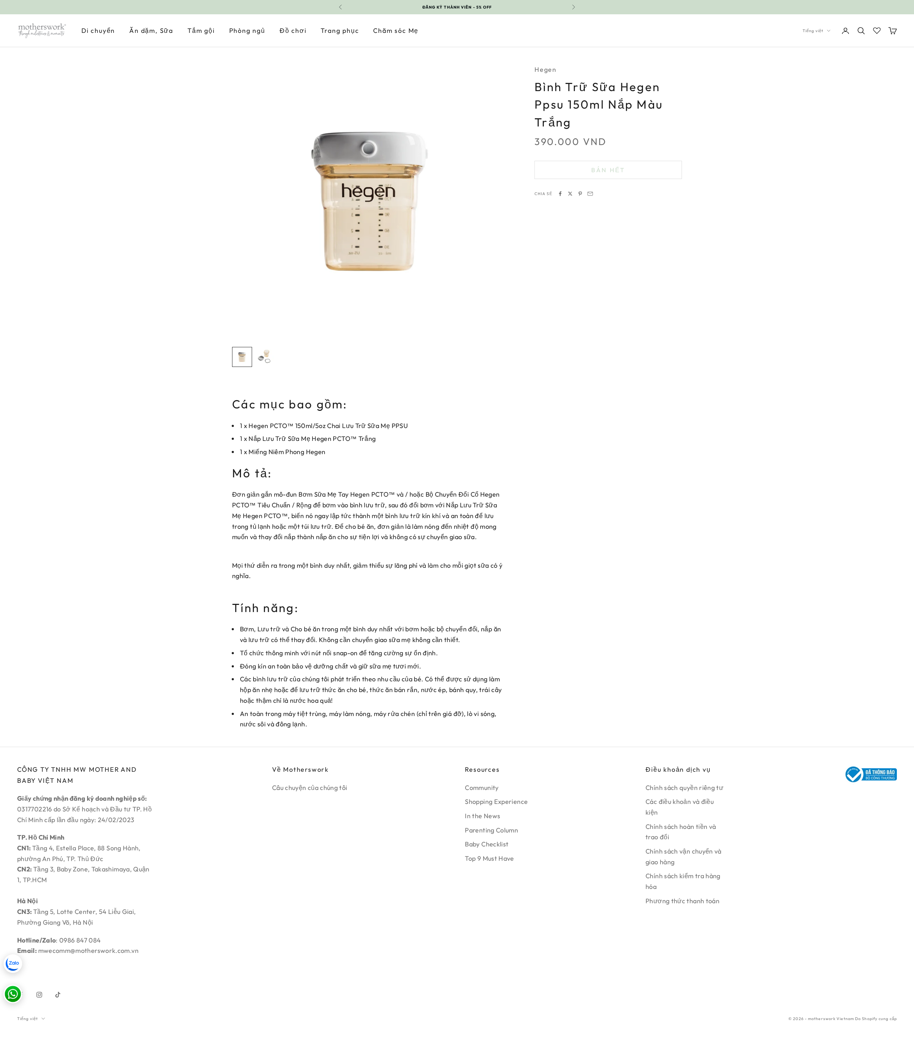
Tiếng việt (813, 30)
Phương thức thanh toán (682, 901)
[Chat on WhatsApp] (13, 994)
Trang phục (340, 30)
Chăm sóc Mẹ (395, 30)
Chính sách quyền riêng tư (684, 788)
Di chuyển (98, 30)
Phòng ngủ (247, 30)
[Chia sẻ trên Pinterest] (580, 194)
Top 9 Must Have (489, 858)
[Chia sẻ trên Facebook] (560, 194)
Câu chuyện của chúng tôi (309, 788)
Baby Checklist (486, 844)
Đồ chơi (293, 30)
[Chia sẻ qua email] (590, 194)
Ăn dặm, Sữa (151, 30)
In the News (482, 816)
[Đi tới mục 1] (242, 357)
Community (481, 788)
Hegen (545, 69)
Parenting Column (491, 830)
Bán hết (608, 170)
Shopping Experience (496, 801)
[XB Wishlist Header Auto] (877, 29)
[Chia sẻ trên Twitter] (570, 194)
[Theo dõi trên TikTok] (57, 994)
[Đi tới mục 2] (265, 357)
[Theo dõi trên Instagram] (39, 994)
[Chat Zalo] (13, 963)
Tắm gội (201, 30)
